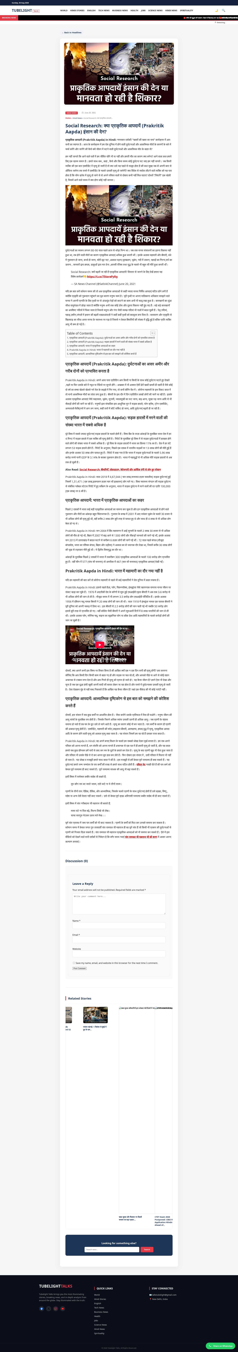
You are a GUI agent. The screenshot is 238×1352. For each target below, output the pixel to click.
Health (134, 10)
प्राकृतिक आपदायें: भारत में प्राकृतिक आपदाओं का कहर (92, 345)
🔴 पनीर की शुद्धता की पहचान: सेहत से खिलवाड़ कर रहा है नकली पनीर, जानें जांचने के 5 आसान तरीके (197, 18)
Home (68, 118)
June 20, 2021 (127, 284)
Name (76, 920)
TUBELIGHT (25, 10)
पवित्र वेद (140, 764)
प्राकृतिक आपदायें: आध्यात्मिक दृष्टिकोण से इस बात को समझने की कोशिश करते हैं (102, 353)
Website (76, 948)
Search (147, 1250)
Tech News (103, 10)
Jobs (143, 10)
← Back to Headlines (71, 32)
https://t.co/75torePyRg (102, 276)
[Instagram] (55, 1308)
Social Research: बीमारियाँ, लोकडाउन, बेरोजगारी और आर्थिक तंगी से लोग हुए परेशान (120, 469)
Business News (120, 10)
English (91, 10)
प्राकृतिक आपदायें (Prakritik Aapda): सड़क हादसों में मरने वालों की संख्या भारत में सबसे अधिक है (110, 341)
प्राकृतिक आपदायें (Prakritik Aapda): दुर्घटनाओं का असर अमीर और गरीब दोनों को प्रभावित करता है (112, 337)
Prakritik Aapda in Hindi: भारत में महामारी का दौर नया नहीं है (97, 349)
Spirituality (186, 10)
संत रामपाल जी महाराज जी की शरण (141, 837)
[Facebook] (41, 1308)
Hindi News (171, 10)
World (63, 10)
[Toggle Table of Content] (151, 333)
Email (76, 934)
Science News (155, 10)
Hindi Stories (77, 10)
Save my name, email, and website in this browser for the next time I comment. (117, 963)
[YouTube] (62, 1308)
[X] (48, 1308)
